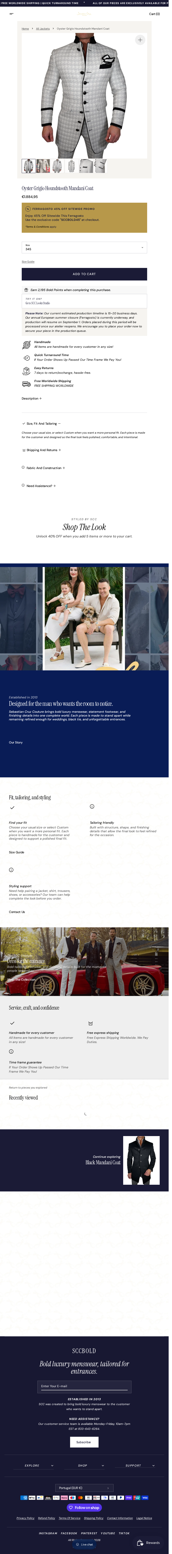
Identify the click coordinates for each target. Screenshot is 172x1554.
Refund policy (46, 1518)
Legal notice (144, 1518)
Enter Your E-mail (54, 1386)
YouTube (108, 1533)
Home (25, 28)
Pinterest (89, 1533)
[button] (14, 14)
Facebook (69, 1533)
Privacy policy (25, 1518)
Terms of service (69, 1518)
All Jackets (43, 28)
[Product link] (123, 1160)
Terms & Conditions (37, 226)
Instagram (48, 1533)
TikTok (124, 1533)
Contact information (120, 1518)
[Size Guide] (84, 261)
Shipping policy (93, 1518)
